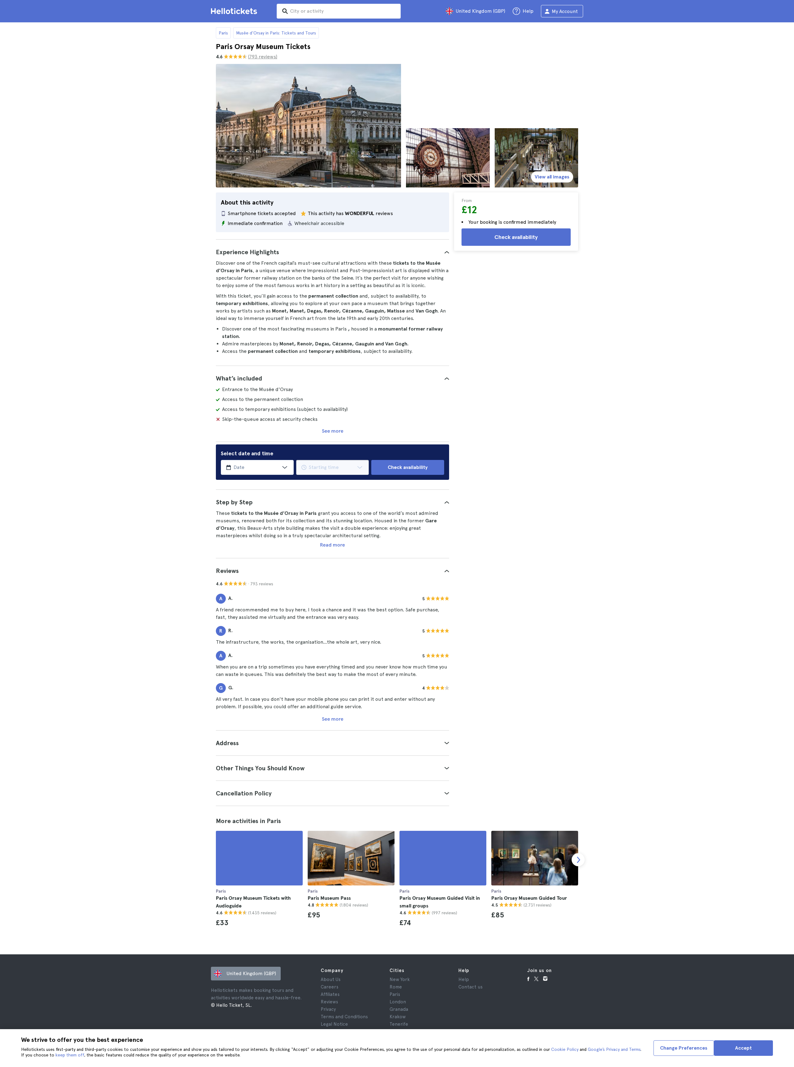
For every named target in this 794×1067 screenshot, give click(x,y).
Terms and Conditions (344, 1017)
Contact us (470, 987)
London (398, 1002)
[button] (332, 252)
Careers (329, 987)
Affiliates (330, 994)
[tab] (332, 252)
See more (332, 431)
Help (463, 979)
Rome (396, 987)
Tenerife (399, 1024)
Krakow (398, 1017)
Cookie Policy (564, 1049)
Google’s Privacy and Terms (614, 1049)
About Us (331, 979)
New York (400, 979)
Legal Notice (334, 1024)
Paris (223, 32)
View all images (552, 177)
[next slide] (578, 859)
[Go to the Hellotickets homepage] (235, 11)
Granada (399, 1009)
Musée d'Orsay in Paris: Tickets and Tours (276, 32)
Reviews (329, 1002)
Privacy (328, 1009)
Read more (332, 545)
